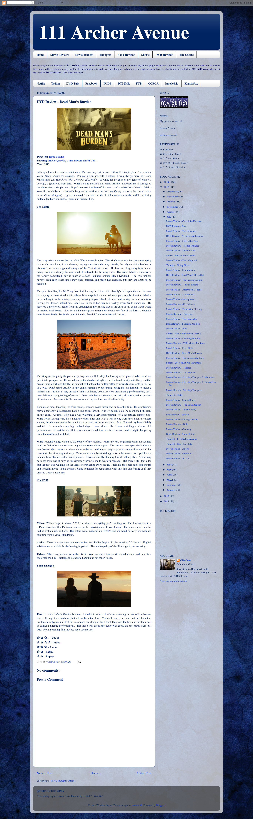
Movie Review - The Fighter (180, 372)
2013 (167, 187)
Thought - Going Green (178, 265)
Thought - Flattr (174, 395)
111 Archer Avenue (114, 31)
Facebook (91, 83)
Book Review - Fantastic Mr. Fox (183, 323)
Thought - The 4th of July (179, 443)
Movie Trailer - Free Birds (179, 348)
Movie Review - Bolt (177, 424)
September (173, 206)
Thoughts (105, 54)
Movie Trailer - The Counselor (181, 319)
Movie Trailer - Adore (177, 448)
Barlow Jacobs (56, 160)
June (169, 464)
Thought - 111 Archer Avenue (181, 438)
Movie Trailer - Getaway (178, 429)
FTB (139, 83)
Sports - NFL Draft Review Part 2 (183, 333)
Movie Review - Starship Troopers (183, 390)
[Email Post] (79, 661)
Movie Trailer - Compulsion (180, 270)
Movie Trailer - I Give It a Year (182, 240)
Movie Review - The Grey (179, 314)
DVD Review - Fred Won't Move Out (185, 275)
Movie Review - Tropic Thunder (182, 245)
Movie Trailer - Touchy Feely (181, 409)
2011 (167, 501)
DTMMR (124, 83)
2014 (167, 182)
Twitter (55, 83)
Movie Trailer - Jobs (176, 328)
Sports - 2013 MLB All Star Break (183, 362)
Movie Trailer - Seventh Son (180, 250)
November (172, 196)
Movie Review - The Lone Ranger (183, 404)
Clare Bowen (74, 160)
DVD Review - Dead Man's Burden (184, 353)
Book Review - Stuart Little (180, 434)
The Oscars (186, 54)
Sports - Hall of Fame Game (180, 255)
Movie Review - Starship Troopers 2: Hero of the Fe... (191, 384)
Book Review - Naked (177, 414)
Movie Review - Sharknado (180, 294)
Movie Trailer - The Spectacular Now (185, 357)
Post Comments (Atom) (63, 780)
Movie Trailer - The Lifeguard (181, 260)
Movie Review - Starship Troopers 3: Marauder (190, 377)
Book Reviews (126, 54)
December (172, 191)
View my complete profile (173, 580)
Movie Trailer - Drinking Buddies (183, 338)
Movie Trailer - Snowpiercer (180, 299)
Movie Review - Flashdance (180, 304)
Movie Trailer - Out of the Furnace (184, 221)
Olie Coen (185, 560)
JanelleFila (171, 83)
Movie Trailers (84, 54)
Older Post (144, 773)
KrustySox (191, 83)
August (171, 211)
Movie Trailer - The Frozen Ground (184, 279)
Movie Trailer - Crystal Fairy (181, 400)
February (172, 484)
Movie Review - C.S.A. (178, 458)
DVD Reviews (164, 54)
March (170, 479)
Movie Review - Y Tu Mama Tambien (185, 343)
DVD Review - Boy (176, 226)
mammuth (137, 805)
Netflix (41, 83)
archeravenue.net (168, 135)
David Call (89, 160)
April (170, 474)
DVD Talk (72, 83)
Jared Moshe (56, 156)
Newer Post (44, 773)
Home (40, 54)
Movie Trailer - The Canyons (180, 231)
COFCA (153, 83)
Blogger (160, 805)
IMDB (108, 83)
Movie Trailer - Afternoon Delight (183, 289)
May (169, 469)
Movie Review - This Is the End (182, 284)
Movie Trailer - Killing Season (181, 419)
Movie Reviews (59, 54)
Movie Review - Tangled (178, 367)
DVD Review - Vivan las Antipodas (184, 235)
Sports (145, 54)
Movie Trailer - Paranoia (178, 453)
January (171, 489)
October (171, 201)
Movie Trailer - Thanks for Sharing (184, 309)
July (169, 216)
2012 (167, 496)
